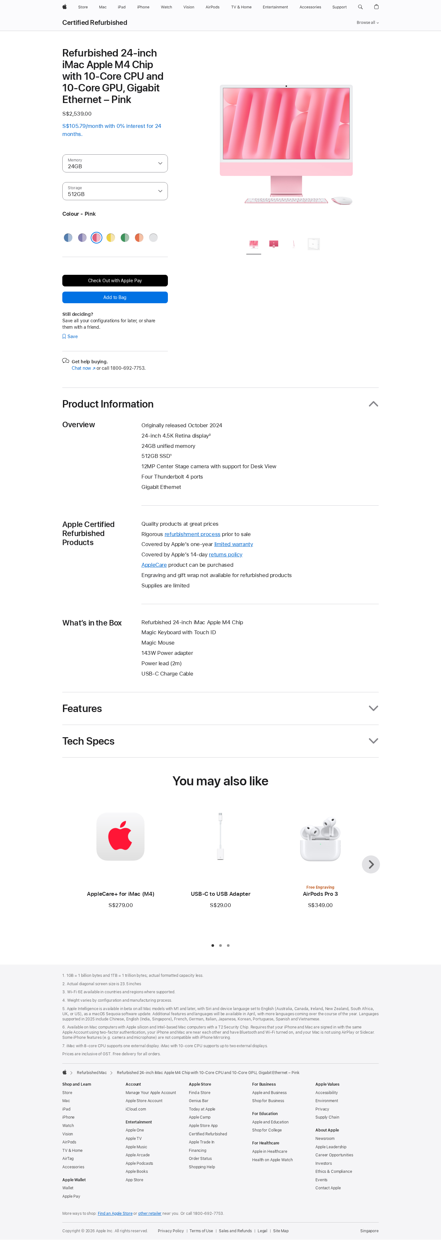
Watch (68, 1125)
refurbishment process (193, 534)
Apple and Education (270, 1122)
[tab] (253, 245)
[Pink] (96, 237)
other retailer (149, 1213)
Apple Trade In (201, 1142)
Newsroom (324, 1138)
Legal (262, 1231)
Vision (67, 1134)
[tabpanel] (286, 139)
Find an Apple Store (115, 1213)
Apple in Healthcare (269, 1151)
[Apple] (64, 1072)
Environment (326, 1101)
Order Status (200, 1158)
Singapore (369, 1231)
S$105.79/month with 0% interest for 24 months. (111, 130)
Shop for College (267, 1130)
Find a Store (199, 1092)
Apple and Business (269, 1092)
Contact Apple (328, 1188)
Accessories (73, 1167)
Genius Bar (199, 1101)
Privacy (322, 1109)
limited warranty (233, 544)
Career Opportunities (334, 1155)
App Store (134, 1180)
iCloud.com (136, 1109)
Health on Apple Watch (272, 1160)
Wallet (67, 1188)
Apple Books (137, 1171)
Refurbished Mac (92, 1072)
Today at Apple (202, 1109)
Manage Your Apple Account (151, 1092)
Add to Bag (115, 297)
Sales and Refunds (235, 1231)
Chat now (83, 368)
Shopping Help (202, 1167)
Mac (66, 1101)
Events (321, 1180)
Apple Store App (203, 1125)
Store (67, 1092)
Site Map (281, 1231)
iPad (66, 1109)
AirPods (69, 1142)
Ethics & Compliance (333, 1171)
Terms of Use (201, 1231)
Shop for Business (268, 1101)
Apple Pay (71, 1196)
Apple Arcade (138, 1155)
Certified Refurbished (94, 22)
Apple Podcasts (139, 1163)
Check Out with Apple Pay (115, 280)
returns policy (225, 554)
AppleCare (154, 565)
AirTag (68, 1158)
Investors (323, 1163)
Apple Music (136, 1147)
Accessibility (326, 1092)
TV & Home (72, 1150)
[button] (360, 7)
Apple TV (134, 1138)
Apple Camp (199, 1117)
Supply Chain (327, 1117)
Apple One (135, 1130)
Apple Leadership (330, 1147)
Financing (197, 1150)
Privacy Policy (171, 1231)
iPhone (68, 1117)
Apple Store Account (144, 1101)
